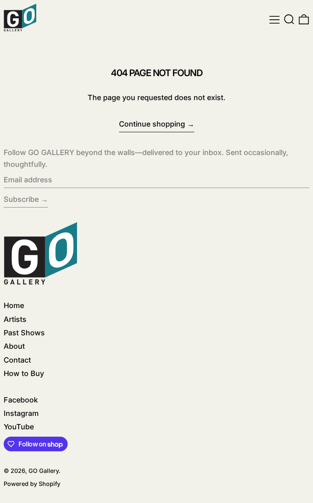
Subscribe (21, 199)
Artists (15, 319)
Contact (17, 360)
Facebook (21, 400)
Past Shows (24, 332)
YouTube (19, 426)
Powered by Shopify (32, 483)
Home (14, 305)
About (14, 346)
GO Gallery (44, 470)
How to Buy (24, 373)
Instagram (21, 413)
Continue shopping (152, 124)
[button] (289, 19)
